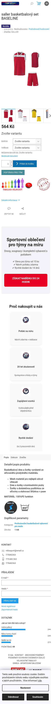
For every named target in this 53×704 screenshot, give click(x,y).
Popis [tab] (6, 457)
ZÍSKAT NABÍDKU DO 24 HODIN (25, 280)
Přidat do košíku (27, 164)
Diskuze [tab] (14, 457)
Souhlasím (37, 697)
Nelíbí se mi (6, 640)
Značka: (11, 32)
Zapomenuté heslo (9, 609)
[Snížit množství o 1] (11, 165)
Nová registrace (8, 606)
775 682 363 (11, 559)
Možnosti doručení (9, 156)
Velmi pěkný (6, 627)
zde (40, 680)
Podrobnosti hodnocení (39, 29)
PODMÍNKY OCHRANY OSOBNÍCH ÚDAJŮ (26, 658)
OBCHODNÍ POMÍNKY (34, 655)
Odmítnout (13, 697)
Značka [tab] (23, 457)
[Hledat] (32, 3)
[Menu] (46, 3)
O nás (10, 655)
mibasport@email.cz (15, 551)
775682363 (11, 555)
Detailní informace (9, 200)
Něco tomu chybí (8, 634)
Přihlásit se (10, 601)
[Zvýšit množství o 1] (11, 162)
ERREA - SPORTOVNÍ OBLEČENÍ (27, 663)
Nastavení (25, 687)
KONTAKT (19, 655)
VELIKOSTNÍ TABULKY (26, 660)
